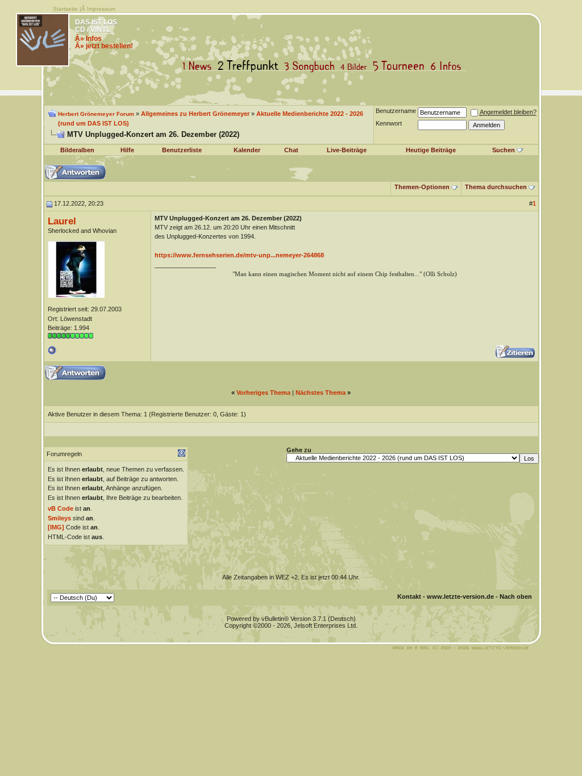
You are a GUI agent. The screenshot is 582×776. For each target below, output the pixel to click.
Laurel (62, 221)
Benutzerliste (182, 150)
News (199, 66)
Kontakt (409, 596)
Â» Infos (88, 39)
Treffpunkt (250, 66)
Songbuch (312, 66)
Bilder (356, 66)
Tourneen (401, 66)
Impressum (101, 9)
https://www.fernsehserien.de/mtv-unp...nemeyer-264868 (239, 255)
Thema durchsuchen (496, 186)
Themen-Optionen (422, 186)
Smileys (59, 518)
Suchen (503, 150)
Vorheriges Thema (263, 392)
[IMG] (56, 527)
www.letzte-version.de (460, 596)
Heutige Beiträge (431, 150)
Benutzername (396, 110)
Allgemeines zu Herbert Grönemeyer (195, 113)
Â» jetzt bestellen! (104, 46)
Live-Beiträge (347, 150)
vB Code (60, 508)
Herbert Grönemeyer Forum (96, 114)
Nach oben (516, 596)
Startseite (65, 9)
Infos (448, 66)
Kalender (247, 150)
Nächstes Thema (321, 392)
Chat (291, 150)
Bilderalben (77, 150)
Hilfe (127, 150)
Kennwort (389, 123)
